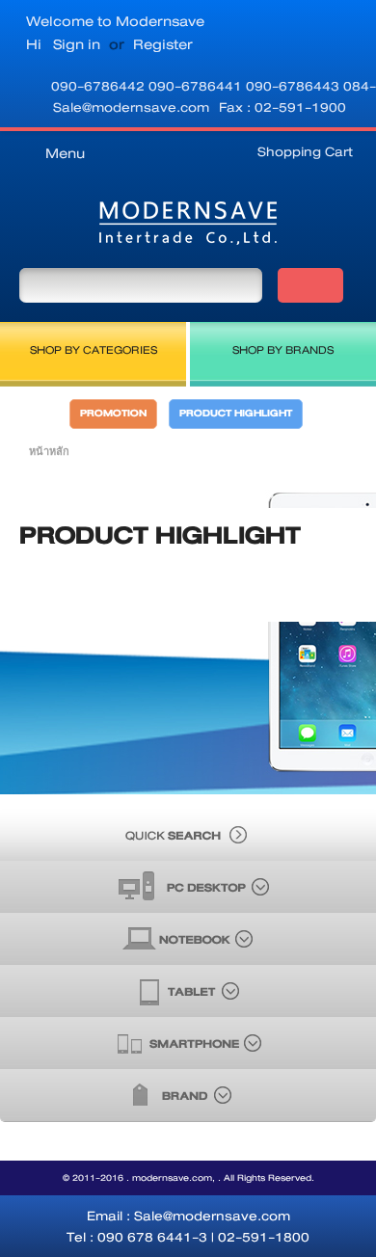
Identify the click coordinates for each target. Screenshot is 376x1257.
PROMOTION (113, 413)
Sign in (76, 44)
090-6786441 (197, 85)
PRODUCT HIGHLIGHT (235, 413)
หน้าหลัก (49, 451)
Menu (65, 153)
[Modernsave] (188, 227)
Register (163, 44)
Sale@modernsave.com (131, 107)
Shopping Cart (305, 151)
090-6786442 (99, 85)
